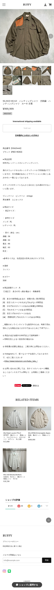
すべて (10, 506)
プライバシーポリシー (10, 541)
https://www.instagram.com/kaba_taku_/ (21, 361)
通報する (36, 385)
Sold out (27, 128)
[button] (50, 36)
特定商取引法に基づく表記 (12, 546)
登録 (46, 560)
